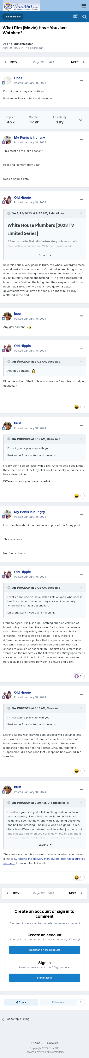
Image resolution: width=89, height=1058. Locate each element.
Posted (30, 82)
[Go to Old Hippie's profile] (7, 200)
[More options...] (81, 80)
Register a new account (44, 949)
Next (75, 62)
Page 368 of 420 (44, 62)
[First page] (5, 62)
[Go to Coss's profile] (7, 80)
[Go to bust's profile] (7, 316)
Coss (50, 439)
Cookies (52, 1043)
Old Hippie (54, 802)
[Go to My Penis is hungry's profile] (7, 140)
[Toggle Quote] (9, 213)
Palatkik (54, 213)
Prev (13, 62)
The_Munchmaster (20, 43)
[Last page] (84, 62)
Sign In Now (44, 977)
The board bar (33, 47)
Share (22, 1002)
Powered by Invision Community (44, 1051)
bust (51, 361)
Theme (36, 1043)
